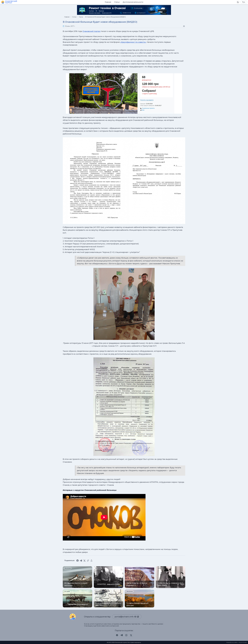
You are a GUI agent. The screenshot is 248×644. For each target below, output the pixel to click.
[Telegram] (81, 560)
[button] (237, 2)
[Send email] (135, 617)
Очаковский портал (91, 31)
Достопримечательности (133, 2)
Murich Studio (243, 642)
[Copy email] (138, 617)
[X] (84, 560)
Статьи (117, 2)
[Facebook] (77, 560)
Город (81, 17)
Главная (108, 2)
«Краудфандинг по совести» (133, 42)
